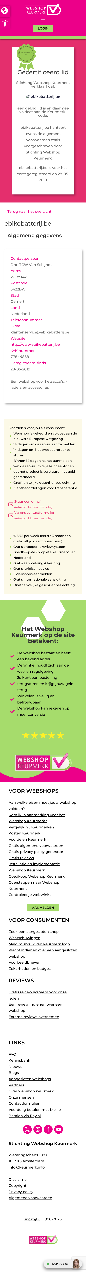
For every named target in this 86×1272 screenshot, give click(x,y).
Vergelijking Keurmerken (31, 827)
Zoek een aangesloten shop (34, 931)
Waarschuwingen (24, 938)
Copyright (17, 1185)
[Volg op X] (27, 1129)
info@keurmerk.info (27, 1167)
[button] (5, 23)
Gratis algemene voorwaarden (36, 846)
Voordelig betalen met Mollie (35, 1109)
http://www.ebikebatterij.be (35, 344)
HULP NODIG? (59, 1263)
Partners (16, 1085)
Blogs (14, 1073)
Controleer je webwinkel (31, 895)
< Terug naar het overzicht (27, 211)
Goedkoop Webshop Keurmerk (37, 876)
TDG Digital (32, 1219)
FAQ (12, 1054)
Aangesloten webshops (30, 1079)
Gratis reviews (21, 858)
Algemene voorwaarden (30, 1198)
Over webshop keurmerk (31, 1091)
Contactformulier (24, 1103)
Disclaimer (18, 1179)
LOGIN (43, 28)
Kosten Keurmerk (24, 833)
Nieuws (15, 1066)
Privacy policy (21, 1192)
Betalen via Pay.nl (25, 1116)
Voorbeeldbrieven (25, 962)
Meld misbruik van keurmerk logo (39, 944)
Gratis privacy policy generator (36, 852)
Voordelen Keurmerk (27, 839)
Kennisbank (19, 1060)
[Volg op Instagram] (37, 1129)
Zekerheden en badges (30, 968)
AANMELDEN (43, 908)
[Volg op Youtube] (58, 1129)
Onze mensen (21, 1097)
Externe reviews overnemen (34, 1017)
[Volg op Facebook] (48, 1129)
